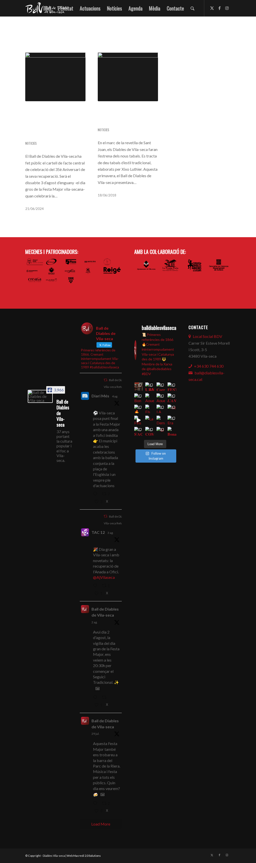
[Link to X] (212, 8)
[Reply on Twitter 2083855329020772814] (96, 697)
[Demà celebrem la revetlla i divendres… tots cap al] (160, 420)
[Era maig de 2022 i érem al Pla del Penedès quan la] (172, 420)
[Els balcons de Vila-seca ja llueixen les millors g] (149, 409)
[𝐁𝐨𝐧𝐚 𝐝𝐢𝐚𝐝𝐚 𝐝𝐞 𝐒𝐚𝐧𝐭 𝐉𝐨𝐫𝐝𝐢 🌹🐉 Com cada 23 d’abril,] (172, 431)
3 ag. (111, 533)
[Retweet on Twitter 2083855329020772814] (105, 697)
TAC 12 (98, 532)
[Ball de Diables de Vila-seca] (40, 396)
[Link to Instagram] (227, 8)
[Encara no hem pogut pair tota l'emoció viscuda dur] (138, 386)
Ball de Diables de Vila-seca (105, 612)
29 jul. (96, 734)
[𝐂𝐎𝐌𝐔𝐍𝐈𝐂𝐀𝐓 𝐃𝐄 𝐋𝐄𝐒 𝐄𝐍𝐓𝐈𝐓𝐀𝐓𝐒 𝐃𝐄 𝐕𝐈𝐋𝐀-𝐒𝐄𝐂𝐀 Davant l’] (149, 431)
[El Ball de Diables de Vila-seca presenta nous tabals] (128, 76)
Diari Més (100, 395)
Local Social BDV (207, 336)
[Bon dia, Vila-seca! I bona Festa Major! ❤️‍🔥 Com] (138, 397)
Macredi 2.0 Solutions (87, 855)
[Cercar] (192, 8)
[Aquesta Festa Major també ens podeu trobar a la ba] (149, 397)
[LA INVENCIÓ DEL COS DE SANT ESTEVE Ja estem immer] (160, 409)
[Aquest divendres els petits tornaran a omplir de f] (160, 397)
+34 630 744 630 (209, 366)
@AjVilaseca (104, 577)
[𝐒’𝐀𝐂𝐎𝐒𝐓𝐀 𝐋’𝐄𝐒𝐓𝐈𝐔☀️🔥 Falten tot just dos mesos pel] (138, 431)
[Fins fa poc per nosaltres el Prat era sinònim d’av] (138, 420)
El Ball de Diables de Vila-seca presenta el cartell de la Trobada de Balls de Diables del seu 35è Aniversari (54, 123)
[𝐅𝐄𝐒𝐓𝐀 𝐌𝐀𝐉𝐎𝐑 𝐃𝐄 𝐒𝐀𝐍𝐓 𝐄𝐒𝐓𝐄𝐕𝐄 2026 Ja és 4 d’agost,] (172, 386)
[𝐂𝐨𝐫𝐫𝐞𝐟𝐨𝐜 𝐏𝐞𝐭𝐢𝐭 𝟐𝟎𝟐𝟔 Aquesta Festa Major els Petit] (160, 386)
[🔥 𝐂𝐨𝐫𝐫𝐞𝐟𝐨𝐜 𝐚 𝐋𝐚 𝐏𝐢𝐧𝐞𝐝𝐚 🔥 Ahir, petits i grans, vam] (138, 409)
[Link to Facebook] (219, 8)
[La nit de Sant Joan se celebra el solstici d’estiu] (149, 420)
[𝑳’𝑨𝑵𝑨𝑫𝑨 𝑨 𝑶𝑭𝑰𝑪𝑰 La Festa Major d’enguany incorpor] (172, 397)
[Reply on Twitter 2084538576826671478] (96, 494)
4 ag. (115, 396)
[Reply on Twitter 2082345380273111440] (96, 803)
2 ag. (95, 622)
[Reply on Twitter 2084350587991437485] (96, 586)
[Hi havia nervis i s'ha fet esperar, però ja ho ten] (172, 409)
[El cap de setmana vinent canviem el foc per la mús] (160, 431)
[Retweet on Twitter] (105, 380)
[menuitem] (47, 8)
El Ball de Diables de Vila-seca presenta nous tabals (127, 116)
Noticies (31, 143)
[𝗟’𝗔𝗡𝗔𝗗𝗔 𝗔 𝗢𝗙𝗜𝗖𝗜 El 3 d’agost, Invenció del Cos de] (149, 386)
